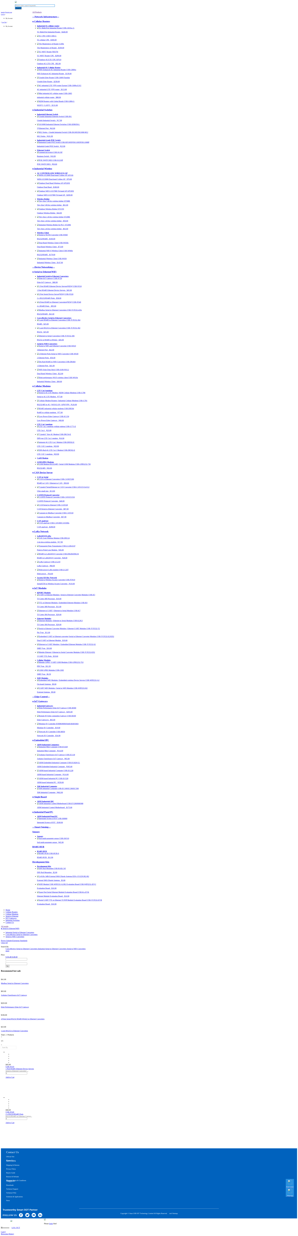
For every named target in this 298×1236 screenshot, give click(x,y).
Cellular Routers (12, 912)
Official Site (10, 1157)
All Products (37, 12)
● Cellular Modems (41, 386)
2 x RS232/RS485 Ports (14, 1114)
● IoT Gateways (40, 701)
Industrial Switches (13, 920)
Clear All (4, 943)
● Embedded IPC (40, 740)
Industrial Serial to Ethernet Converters (20, 932)
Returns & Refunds (12, 1177)
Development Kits (40, 862)
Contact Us (10, 922)
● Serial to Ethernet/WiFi (44, 272)
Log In (3, 14)
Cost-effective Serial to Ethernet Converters (21, 935)
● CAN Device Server (42, 472)
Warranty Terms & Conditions (16, 1180)
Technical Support (12, 1189)
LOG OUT (16, 1228)
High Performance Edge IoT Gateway (15, 1007)
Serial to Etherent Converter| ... (17, 1071)
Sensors (36, 832)
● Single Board (39, 797)
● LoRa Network (40, 531)
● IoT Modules (39, 588)
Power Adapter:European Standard (14, 941)
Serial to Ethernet (12, 916)
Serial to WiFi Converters (15, 937)
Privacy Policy (11, 1169)
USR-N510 (10, 1067)
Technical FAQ (11, 1193)
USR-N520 (10, 1112)
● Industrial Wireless (42, 168)
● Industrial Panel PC (42, 812)
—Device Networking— (43, 267)
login (51, 1224)
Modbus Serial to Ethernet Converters (15, 983)
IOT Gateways (11, 918)
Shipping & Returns (12, 1165)
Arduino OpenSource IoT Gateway (14, 995)
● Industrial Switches (42, 110)
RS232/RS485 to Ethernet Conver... (19, 1116)
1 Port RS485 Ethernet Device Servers (20, 1069)
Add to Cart (10, 1077)
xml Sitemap (173, 1213)
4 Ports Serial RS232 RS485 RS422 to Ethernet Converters (22, 1019)
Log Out (4, 22)
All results (4, 926)
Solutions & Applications (14, 1197)
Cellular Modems (12, 914)
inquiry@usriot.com (6, 12)
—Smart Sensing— (41, 827)
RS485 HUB (38, 847)
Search (18, 8)
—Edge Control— (41, 696)
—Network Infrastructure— (45, 16)
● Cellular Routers (41, 21)
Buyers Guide (10, 1173)
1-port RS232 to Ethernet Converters (14, 1031)
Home (8, 910)
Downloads (10, 1185)
